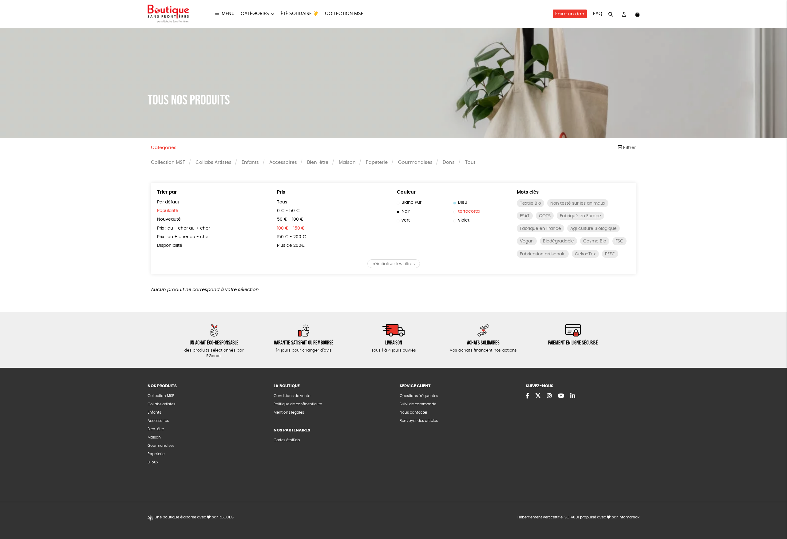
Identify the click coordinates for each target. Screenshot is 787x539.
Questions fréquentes (419, 396)
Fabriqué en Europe (580, 216)
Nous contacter (413, 412)
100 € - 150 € (291, 228)
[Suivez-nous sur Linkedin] (572, 396)
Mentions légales (289, 412)
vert (405, 220)
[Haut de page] (775, 514)
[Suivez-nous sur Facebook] (527, 396)
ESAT (525, 216)
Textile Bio (530, 203)
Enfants (250, 162)
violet (463, 220)
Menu (228, 13)
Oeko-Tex (585, 254)
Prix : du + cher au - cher (183, 237)
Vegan (527, 241)
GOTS (545, 216)
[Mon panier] (637, 14)
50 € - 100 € (290, 219)
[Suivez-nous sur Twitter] (538, 396)
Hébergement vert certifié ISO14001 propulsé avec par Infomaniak (578, 517)
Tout (470, 162)
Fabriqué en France (540, 228)
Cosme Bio (594, 241)
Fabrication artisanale (543, 254)
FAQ (597, 13)
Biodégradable (558, 241)
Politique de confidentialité (298, 404)
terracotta (469, 211)
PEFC (610, 254)
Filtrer (629, 147)
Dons (449, 162)
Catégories (255, 13)
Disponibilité (169, 245)
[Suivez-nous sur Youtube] (561, 396)
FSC (619, 241)
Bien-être (317, 162)
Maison (347, 162)
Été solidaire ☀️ (300, 13)
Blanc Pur (411, 202)
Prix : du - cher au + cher (183, 228)
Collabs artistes (161, 404)
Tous (282, 202)
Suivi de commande (418, 404)
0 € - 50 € (288, 211)
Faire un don (569, 14)
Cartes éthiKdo (287, 440)
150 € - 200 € (291, 237)
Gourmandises (415, 162)
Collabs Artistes (213, 162)
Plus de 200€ (291, 245)
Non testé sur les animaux (577, 203)
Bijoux (153, 462)
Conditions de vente (292, 396)
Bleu (462, 202)
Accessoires (283, 162)
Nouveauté (169, 219)
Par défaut (168, 202)
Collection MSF (344, 13)
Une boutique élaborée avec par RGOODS (194, 517)
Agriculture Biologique (593, 228)
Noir (405, 211)
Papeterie (377, 162)
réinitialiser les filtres (394, 264)
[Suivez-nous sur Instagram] (549, 396)
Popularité (167, 211)
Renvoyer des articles (419, 421)
